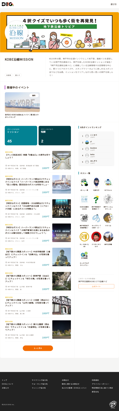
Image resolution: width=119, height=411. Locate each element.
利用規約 (95, 380)
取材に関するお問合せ (70, 384)
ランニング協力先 (39, 388)
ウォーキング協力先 (40, 384)
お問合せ (65, 380)
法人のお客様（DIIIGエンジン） (74, 388)
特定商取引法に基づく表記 (102, 388)
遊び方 (114, 4)
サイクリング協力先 (40, 380)
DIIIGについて (7, 384)
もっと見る (38, 348)
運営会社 (95, 392)
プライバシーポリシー (100, 384)
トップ (4, 380)
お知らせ (5, 388)
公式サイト (96, 286)
